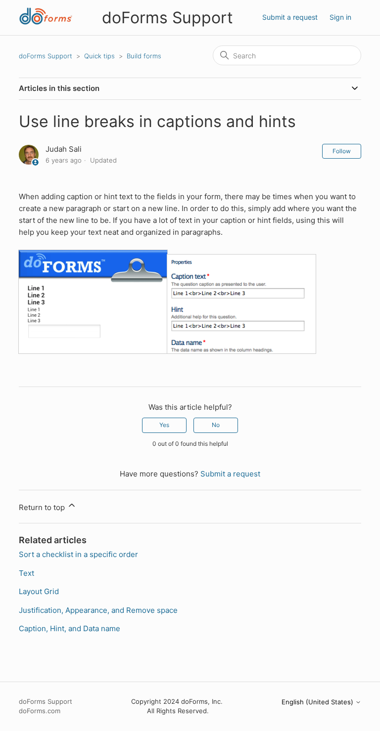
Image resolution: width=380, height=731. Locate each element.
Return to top (43, 507)
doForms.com (39, 711)
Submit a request (290, 17)
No (216, 425)
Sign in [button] (340, 17)
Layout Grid (39, 591)
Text (26, 573)
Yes (164, 425)
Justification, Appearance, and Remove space (98, 610)
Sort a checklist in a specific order (78, 554)
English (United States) (318, 702)
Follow (341, 151)
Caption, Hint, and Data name (69, 628)
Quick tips (99, 56)
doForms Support (45, 56)
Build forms (144, 56)
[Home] (46, 22)
